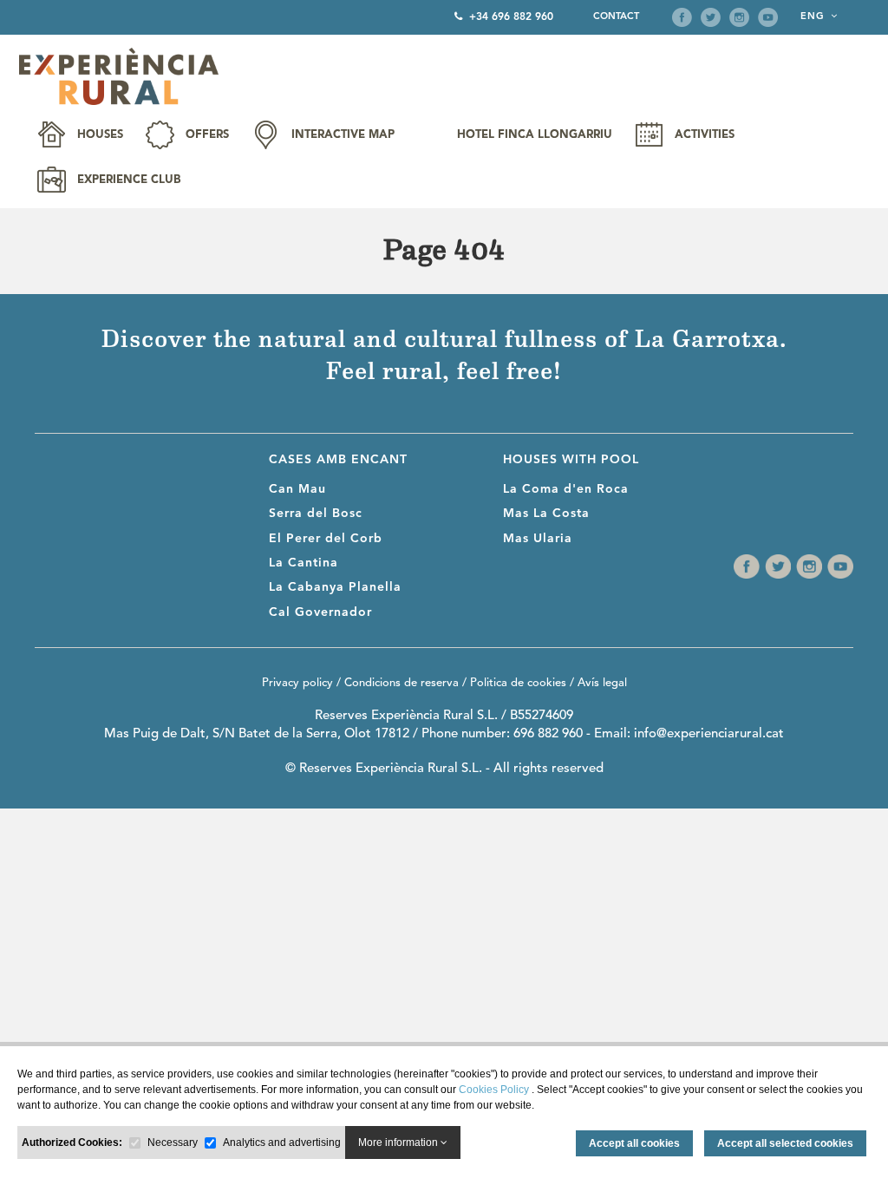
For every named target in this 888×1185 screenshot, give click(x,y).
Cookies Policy (495, 1090)
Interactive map (343, 135)
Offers (207, 135)
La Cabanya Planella (335, 587)
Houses (100, 135)
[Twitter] (711, 17)
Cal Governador (320, 612)
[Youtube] (768, 17)
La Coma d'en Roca (566, 489)
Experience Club (128, 180)
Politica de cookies (518, 683)
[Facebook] (682, 17)
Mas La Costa (546, 513)
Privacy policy (297, 683)
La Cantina (303, 563)
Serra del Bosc (315, 513)
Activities (705, 135)
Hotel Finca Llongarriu (534, 135)
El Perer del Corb (325, 539)
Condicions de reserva (401, 683)
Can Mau (297, 489)
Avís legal (602, 683)
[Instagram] (739, 17)
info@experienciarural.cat (709, 734)
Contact (616, 17)
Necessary (172, 1142)
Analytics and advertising (282, 1142)
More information (399, 1142)
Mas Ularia (537, 539)
